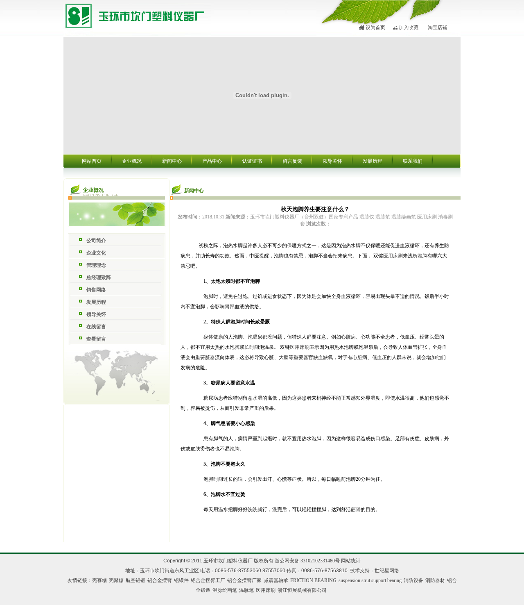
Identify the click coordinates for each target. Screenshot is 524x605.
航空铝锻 (135, 580)
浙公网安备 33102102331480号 (307, 561)
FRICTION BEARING (313, 580)
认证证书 (252, 161)
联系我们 (412, 161)
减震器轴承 (276, 580)
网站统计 (351, 561)
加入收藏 (408, 27)
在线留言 (96, 327)
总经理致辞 (98, 277)
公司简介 (96, 240)
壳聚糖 (116, 580)
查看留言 (96, 339)
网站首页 (92, 161)
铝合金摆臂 (159, 580)
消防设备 (413, 580)
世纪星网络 (387, 570)
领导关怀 (332, 161)
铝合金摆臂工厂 (208, 580)
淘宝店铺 (437, 27)
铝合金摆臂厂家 (244, 580)
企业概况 (132, 161)
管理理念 (96, 265)
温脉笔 (246, 590)
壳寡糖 (99, 580)
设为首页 (375, 27)
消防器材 (435, 580)
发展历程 (372, 161)
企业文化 (96, 253)
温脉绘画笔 (224, 590)
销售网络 (96, 290)
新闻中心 (172, 161)
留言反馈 (292, 161)
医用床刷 (393, 256)
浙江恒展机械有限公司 (302, 590)
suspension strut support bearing (370, 580)
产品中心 (212, 161)
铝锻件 (181, 580)
